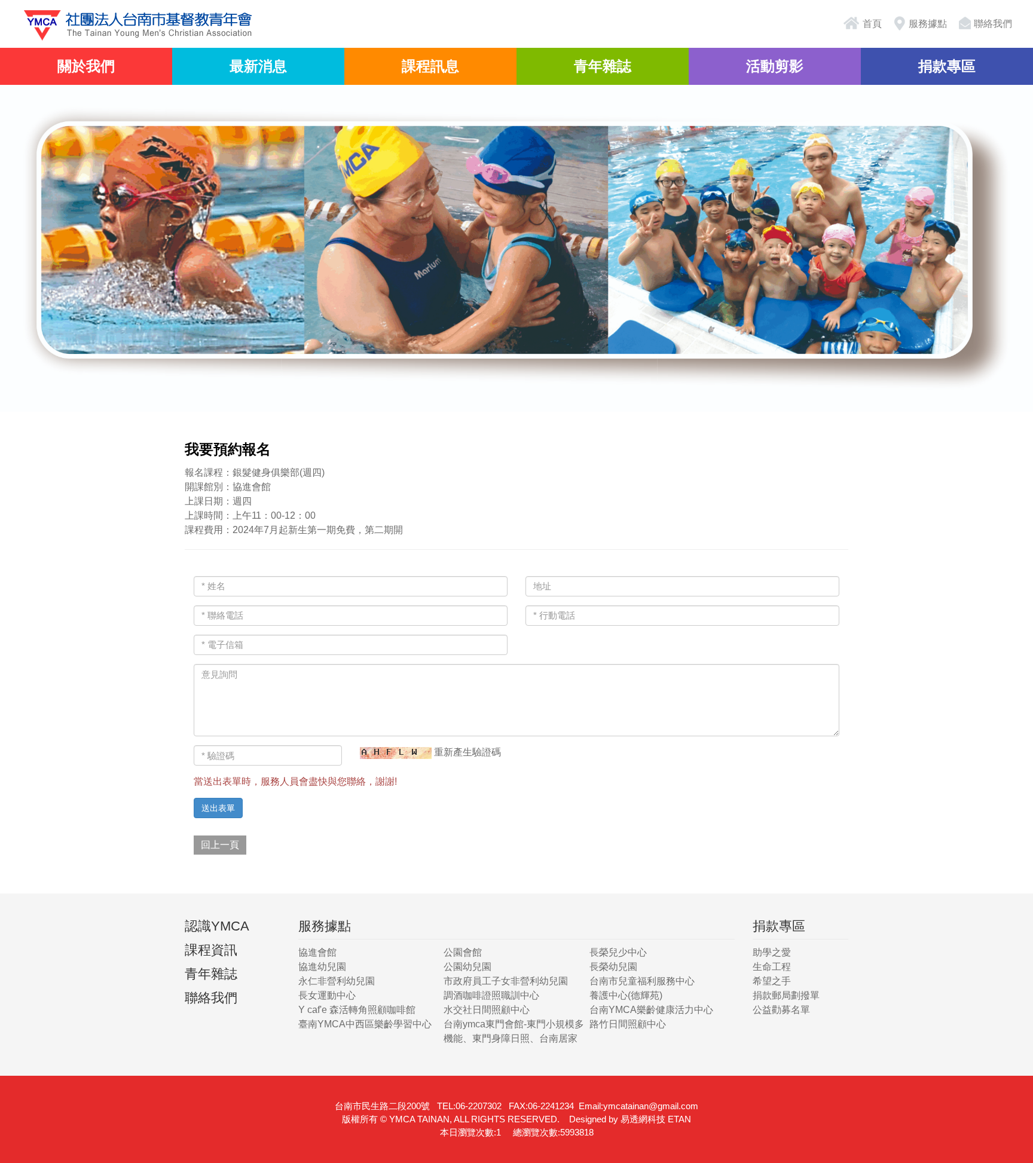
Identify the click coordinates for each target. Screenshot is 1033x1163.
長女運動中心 (327, 995)
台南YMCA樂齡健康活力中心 (651, 1010)
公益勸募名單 (781, 1010)
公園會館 (463, 952)
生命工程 (772, 967)
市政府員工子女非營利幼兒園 (506, 981)
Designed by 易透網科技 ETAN (630, 1119)
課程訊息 (430, 66)
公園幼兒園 (467, 967)
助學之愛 (772, 952)
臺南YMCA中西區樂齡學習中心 (365, 1024)
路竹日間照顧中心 (627, 1024)
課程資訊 (211, 949)
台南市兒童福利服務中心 (642, 981)
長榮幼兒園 (613, 967)
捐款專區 (947, 66)
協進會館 (317, 952)
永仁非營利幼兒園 (336, 981)
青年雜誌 (602, 66)
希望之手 (772, 981)
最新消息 (258, 66)
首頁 (871, 24)
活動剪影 (774, 66)
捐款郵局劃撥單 (786, 995)
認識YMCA (217, 926)
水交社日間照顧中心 (487, 1010)
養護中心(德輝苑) (625, 995)
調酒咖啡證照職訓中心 (491, 995)
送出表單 (218, 808)
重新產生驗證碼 (467, 752)
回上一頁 (220, 845)
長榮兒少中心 (618, 952)
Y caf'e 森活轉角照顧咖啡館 (356, 1010)
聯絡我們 (993, 24)
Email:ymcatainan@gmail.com (638, 1106)
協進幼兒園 (322, 967)
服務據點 (928, 24)
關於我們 (86, 66)
